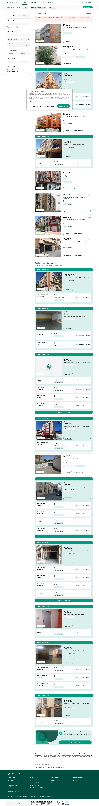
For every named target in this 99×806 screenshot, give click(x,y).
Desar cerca (89, 7)
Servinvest (50, 2)
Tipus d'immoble (14, 21)
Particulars (24, 2)
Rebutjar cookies (49, 106)
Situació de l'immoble (15, 67)
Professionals (33, 2)
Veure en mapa (79, 130)
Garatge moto (21, 27)
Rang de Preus (13, 50)
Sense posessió (12, 71)
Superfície (12, 58)
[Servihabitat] (10, 2)
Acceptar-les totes (63, 106)
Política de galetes (33, 101)
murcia (25, 7)
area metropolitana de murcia (38, 7)
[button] (38, 82)
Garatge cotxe (12, 27)
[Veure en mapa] (84, 96)
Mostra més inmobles (74, 742)
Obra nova (42, 2)
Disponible (11, 69)
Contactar (68, 41)
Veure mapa (87, 96)
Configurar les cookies (35, 106)
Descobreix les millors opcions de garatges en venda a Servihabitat (50, 767)
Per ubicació (13, 32)
